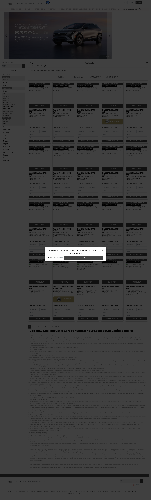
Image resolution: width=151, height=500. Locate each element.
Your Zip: (53, 258)
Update (84, 258)
